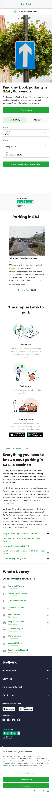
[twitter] (13, 720)
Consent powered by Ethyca (38, 791)
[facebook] (3, 720)
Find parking (26, 110)
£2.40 (27, 290)
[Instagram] (8, 720)
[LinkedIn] (18, 720)
